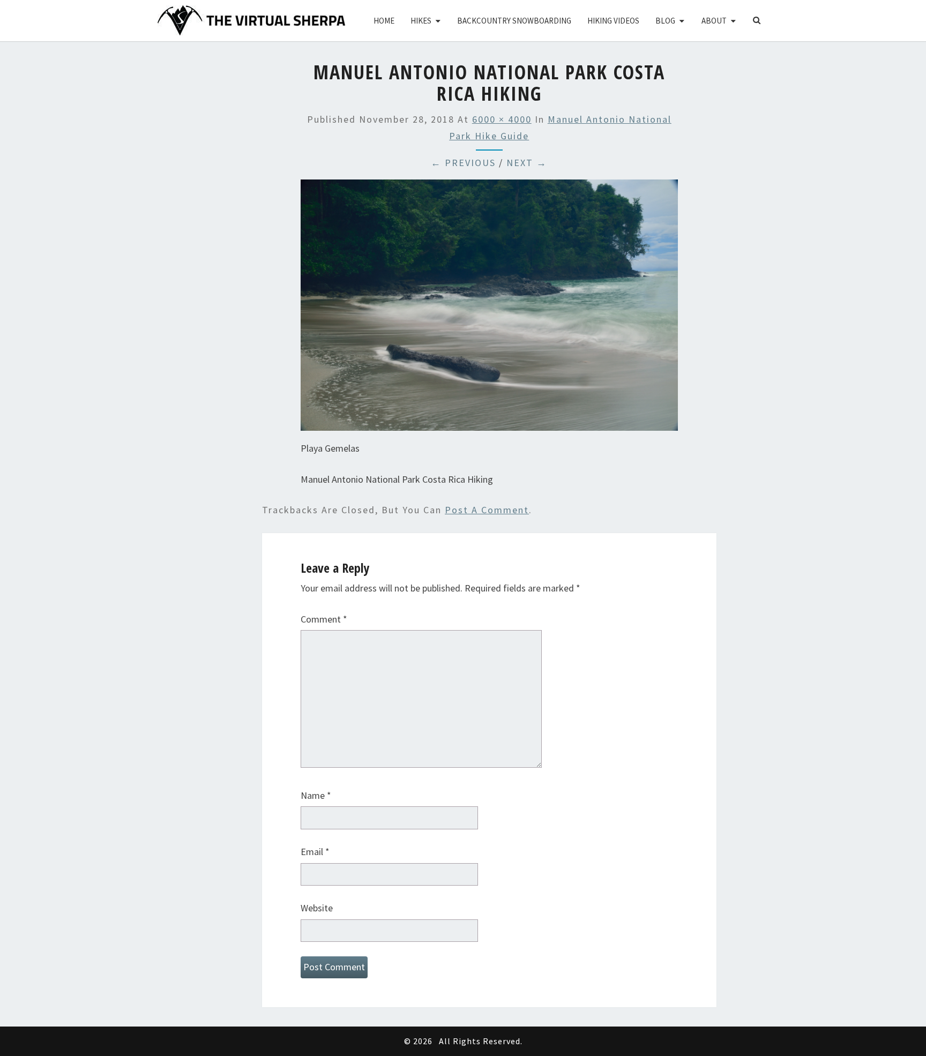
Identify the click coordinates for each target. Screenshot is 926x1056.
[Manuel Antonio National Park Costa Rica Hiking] (489, 309)
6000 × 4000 (502, 119)
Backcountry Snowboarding (514, 21)
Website (317, 908)
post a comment (487, 510)
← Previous (463, 162)
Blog (665, 21)
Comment (324, 619)
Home (384, 21)
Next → (526, 162)
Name (316, 795)
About (714, 21)
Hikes (420, 21)
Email (315, 851)
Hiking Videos (613, 21)
